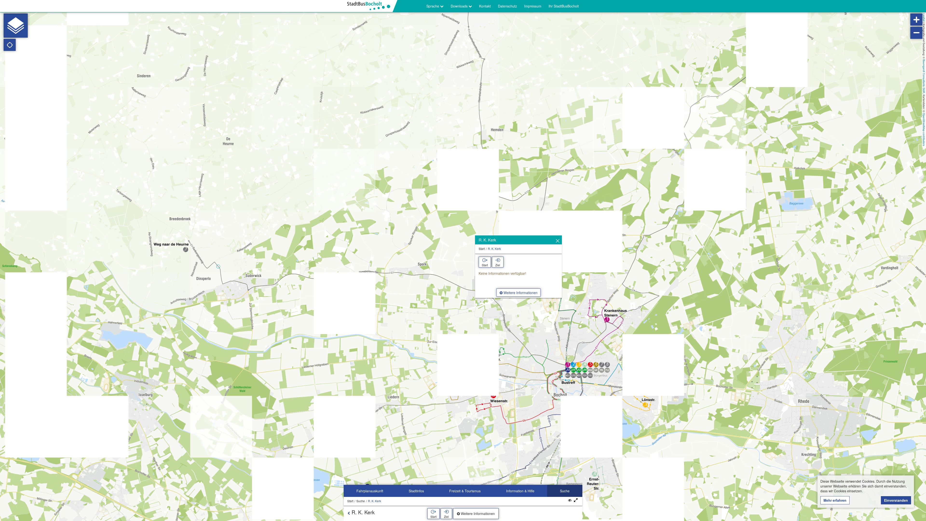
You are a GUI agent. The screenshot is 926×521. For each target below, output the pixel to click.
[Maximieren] (576, 500)
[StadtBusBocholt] (370, 6)
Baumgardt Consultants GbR (924, 76)
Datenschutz (507, 6)
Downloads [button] (460, 6)
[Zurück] (348, 513)
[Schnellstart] (16, 26)
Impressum (532, 6)
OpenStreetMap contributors (924, 129)
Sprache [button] (433, 6)
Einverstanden (896, 500)
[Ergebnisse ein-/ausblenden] (570, 500)
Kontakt (485, 6)
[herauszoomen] (916, 33)
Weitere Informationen (520, 292)
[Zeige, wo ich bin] (10, 45)
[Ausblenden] (557, 241)
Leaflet (924, 17)
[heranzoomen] (916, 20)
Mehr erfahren (835, 500)
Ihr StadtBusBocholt (564, 6)
